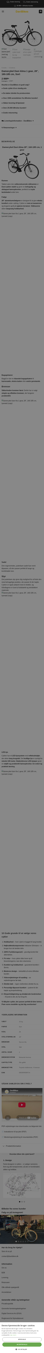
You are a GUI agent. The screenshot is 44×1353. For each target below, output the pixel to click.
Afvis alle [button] (22, 1339)
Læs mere (13, 1335)
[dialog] (22, 1337)
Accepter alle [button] (22, 1344)
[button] (22, 1349)
